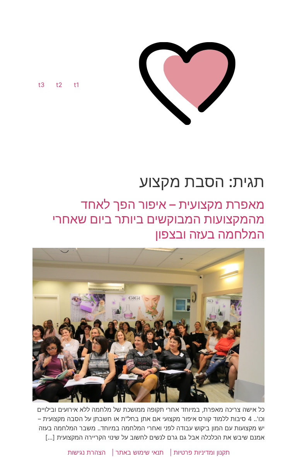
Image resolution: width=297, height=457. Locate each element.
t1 (76, 85)
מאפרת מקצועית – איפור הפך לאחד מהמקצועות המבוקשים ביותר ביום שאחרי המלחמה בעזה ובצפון (158, 219)
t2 (59, 85)
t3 (41, 85)
